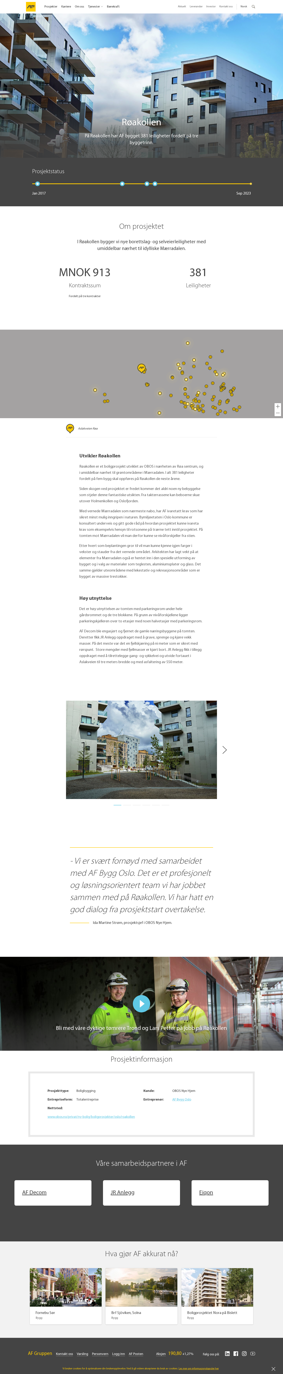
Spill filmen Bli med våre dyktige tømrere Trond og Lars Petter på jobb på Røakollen (141, 1003)
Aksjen (161, 1354)
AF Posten (136, 1354)
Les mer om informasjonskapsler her (199, 1368)
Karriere (66, 6)
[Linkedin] (227, 1355)
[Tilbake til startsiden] (31, 7)
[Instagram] (244, 1355)
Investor (211, 6)
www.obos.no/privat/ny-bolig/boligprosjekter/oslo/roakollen (91, 1117)
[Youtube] (252, 1355)
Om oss (79, 6)
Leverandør (196, 6)
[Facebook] (236, 1355)
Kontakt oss (226, 6)
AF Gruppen (40, 1353)
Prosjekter (50, 6)
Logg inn (118, 1354)
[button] (278, 406)
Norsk (244, 6)
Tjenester (94, 6)
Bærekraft (113, 6)
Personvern (100, 1354)
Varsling (82, 1354)
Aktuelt (182, 6)
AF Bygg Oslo (181, 1100)
